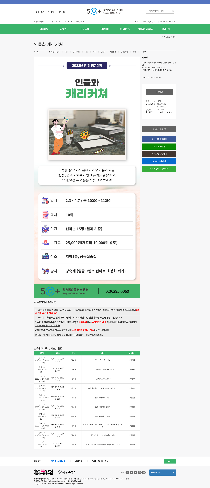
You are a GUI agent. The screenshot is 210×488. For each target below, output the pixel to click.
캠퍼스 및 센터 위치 (100, 461)
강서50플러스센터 (54, 52)
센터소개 (166, 29)
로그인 (137, 21)
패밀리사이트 (160, 473)
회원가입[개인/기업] (150, 21)
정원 (150, 101)
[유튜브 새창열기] (135, 472)
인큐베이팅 (125, 29)
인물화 (103, 52)
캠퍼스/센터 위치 (39, 21)
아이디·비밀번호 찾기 (167, 21)
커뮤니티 (105, 29)
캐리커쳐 (143, 52)
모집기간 (150, 104)
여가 (94, 52)
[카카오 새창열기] (140, 472)
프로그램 (85, 29)
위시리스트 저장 (159, 129)
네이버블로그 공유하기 (159, 168)
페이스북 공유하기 (159, 139)
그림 (66, 52)
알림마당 (44, 29)
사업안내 (64, 29)
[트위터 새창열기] (131, 472)
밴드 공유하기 (159, 146)
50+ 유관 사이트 (54, 21)
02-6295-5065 (155, 77)
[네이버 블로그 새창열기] (144, 472)
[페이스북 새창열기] (127, 472)
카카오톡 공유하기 (159, 153)
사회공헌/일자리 (145, 29)
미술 (86, 52)
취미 (134, 52)
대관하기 (170, 461)
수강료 (150, 109)
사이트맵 (79, 461)
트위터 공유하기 (159, 161)
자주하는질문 (68, 21)
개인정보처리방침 (58, 461)
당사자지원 (76, 52)
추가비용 (150, 112)
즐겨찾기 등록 (80, 21)
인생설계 (113, 52)
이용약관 (37, 461)
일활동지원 (124, 52)
